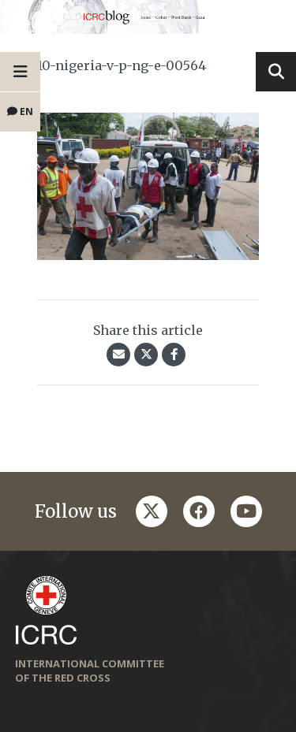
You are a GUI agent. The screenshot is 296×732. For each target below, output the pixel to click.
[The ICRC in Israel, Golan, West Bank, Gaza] (148, 17)
